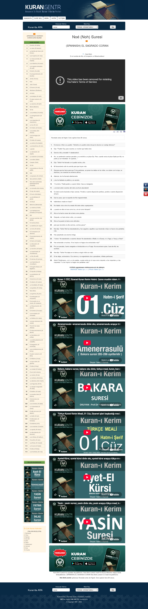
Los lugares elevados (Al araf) (36, 67)
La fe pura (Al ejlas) (35, 446)
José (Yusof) (33, 84)
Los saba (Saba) (34, 159)
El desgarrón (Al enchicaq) (34, 345)
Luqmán (32, 149)
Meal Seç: (87, 24)
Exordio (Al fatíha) (35, 45)
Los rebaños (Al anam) (36, 63)
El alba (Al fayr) (34, 366)
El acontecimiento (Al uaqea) (36, 237)
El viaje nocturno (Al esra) (35, 100)
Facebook (81, 597)
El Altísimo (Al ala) (35, 358)
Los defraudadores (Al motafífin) (36, 341)
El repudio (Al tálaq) (35, 271)
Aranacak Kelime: (61, 24)
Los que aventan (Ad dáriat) (36, 219)
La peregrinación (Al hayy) (36, 116)
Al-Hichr (32, 93)
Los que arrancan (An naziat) (36, 322)
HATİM (53, 18)
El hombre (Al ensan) (36, 310)
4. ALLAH (27, 539)
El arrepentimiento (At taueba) (36, 75)
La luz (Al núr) (34, 125)
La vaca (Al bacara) (35, 48)
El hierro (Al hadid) (35, 241)
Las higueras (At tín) (35, 384)
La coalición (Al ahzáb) (36, 156)
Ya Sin (31, 165)
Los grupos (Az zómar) (36, 176)
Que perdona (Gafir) (35, 179)
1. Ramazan (27, 533)
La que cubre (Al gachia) (34, 362)
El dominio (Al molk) (35, 279)
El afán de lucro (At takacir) (35, 412)
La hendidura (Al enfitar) (35, 336)
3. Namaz (27, 537)
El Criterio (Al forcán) (36, 128)
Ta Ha (31, 110)
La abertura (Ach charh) (37, 381)
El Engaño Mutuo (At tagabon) (36, 267)
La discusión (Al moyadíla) (34, 245)
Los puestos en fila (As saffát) (36, 169)
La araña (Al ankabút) (36, 143)
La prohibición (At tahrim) (35, 275)
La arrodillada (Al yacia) (35, 198)
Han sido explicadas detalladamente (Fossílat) (36, 183)
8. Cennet (27, 546)
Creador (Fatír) (34, 162)
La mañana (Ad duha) (36, 378)
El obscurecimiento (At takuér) (36, 331)
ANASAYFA (28, 18)
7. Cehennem (28, 544)
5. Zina (26, 540)
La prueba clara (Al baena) (35, 395)
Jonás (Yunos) (34, 79)
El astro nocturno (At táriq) (36, 355)
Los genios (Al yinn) (35, 294)
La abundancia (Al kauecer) (35, 433)
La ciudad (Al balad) (36, 369)
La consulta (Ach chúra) (37, 188)
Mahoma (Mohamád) (36, 204)
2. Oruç (26, 535)
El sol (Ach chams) (35, 372)
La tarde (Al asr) (34, 416)
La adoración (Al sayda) (34, 152)
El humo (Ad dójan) (35, 194)
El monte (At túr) (34, 223)
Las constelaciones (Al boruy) (36, 350)
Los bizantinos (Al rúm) (36, 146)
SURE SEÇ (38, 18)
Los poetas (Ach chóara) (34, 131)
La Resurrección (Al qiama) (35, 307)
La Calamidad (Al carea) (35, 407)
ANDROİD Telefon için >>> (79, 269)
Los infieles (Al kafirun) (36, 437)
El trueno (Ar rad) (35, 87)
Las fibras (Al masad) (36, 443)
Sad (31, 173)
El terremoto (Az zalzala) (34, 400)
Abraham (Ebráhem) (36, 90)
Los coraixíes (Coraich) (36, 426)
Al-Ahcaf (32, 202)
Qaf (31, 215)
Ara (113, 27)
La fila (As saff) (34, 256)
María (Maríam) (34, 107)
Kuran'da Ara (61, 597)
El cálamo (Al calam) (36, 282)
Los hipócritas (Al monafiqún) (35, 263)
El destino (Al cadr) (35, 391)
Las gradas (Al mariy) (36, 288)
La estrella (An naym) (36, 226)
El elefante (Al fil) (35, 423)
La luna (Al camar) (35, 229)
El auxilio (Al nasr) (35, 440)
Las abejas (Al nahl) (35, 96)
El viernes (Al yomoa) (36, 259)
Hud (31, 81)
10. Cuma (27, 550)
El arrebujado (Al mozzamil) (35, 297)
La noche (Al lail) (35, 375)
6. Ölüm (26, 542)
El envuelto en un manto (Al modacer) (35, 302)
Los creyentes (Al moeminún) (35, 121)
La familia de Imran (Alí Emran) (36, 52)
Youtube (87, 597)
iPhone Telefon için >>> (96, 269)
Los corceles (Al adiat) (36, 403)
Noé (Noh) (33, 291)
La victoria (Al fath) (35, 207)
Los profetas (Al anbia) (36, 112)
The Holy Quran (71, 597)
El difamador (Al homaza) (34, 420)
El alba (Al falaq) (34, 449)
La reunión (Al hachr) (36, 248)
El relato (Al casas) (35, 140)
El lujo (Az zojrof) (35, 191)
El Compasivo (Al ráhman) (35, 232)
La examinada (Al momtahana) (35, 252)
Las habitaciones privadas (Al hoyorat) (36, 211)
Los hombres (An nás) (36, 452)
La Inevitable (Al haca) (36, 285)
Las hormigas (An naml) (35, 136)
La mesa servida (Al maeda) (35, 59)
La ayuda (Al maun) (35, 429)
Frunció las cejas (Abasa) (35, 327)
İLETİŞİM (62, 18)
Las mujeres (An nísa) (36, 56)
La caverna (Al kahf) (35, 104)
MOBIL (46, 18)
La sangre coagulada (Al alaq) (36, 387)
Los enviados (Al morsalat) (35, 314)
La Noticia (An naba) (36, 318)
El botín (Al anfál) (35, 71)
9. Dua (26, 548)
